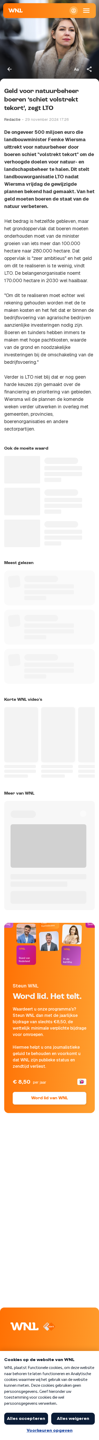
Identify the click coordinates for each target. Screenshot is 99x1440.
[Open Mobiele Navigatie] (86, 10)
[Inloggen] (73, 10)
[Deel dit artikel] (89, 69)
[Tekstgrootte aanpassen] (76, 69)
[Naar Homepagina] (15, 10)
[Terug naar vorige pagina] (9, 69)
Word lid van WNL (49, 1098)
